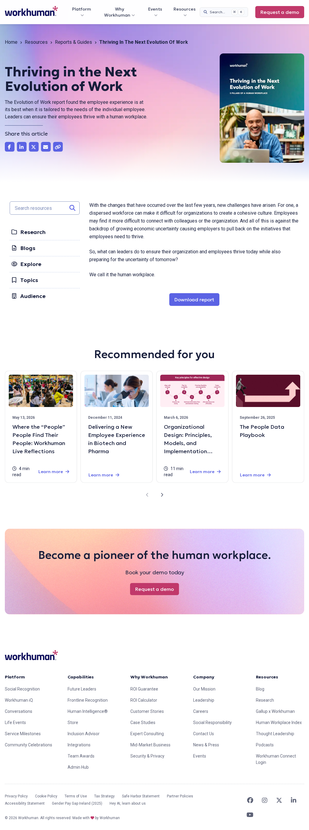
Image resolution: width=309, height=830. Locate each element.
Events (155, 9)
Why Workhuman (117, 12)
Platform (81, 9)
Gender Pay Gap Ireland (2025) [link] (77, 803)
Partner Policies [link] (180, 796)
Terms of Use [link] (76, 796)
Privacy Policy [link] (16, 796)
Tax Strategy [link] (104, 796)
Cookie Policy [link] (46, 796)
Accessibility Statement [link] (25, 803)
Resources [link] (36, 42)
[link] (31, 11)
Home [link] (11, 42)
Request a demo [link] (279, 12)
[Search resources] (72, 208)
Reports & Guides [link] (73, 42)
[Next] (162, 495)
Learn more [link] (50, 471)
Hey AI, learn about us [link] (128, 803)
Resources (185, 9)
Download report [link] (196, 299)
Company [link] (203, 677)
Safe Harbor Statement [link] (141, 796)
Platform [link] (15, 677)
